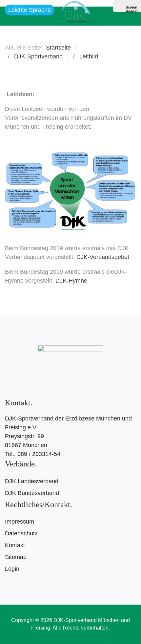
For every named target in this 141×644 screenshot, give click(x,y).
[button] (127, 16)
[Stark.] (75, 10)
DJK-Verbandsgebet (102, 257)
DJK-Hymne (71, 280)
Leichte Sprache (29, 10)
